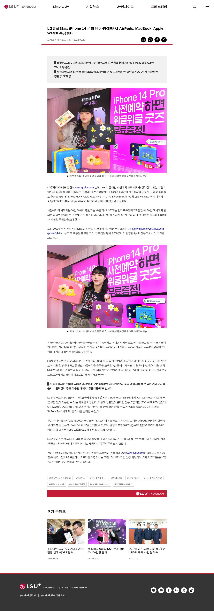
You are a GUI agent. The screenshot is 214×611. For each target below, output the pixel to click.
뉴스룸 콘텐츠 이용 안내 (53, 595)
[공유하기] (164, 39)
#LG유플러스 (133, 478)
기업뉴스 (92, 6)
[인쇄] (150, 39)
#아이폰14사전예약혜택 (60, 478)
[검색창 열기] (194, 6)
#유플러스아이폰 (56, 484)
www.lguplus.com (84, 187)
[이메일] (143, 39)
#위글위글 (80, 478)
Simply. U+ (61, 6)
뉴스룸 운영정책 (28, 595)
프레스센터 (159, 6)
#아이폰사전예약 (77, 484)
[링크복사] (157, 39)
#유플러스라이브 (98, 478)
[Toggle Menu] (207, 6)
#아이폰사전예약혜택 (99, 484)
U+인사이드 (125, 6)
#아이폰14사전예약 (123, 484)
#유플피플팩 (116, 478)
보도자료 (66, 40)
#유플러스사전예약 (153, 478)
